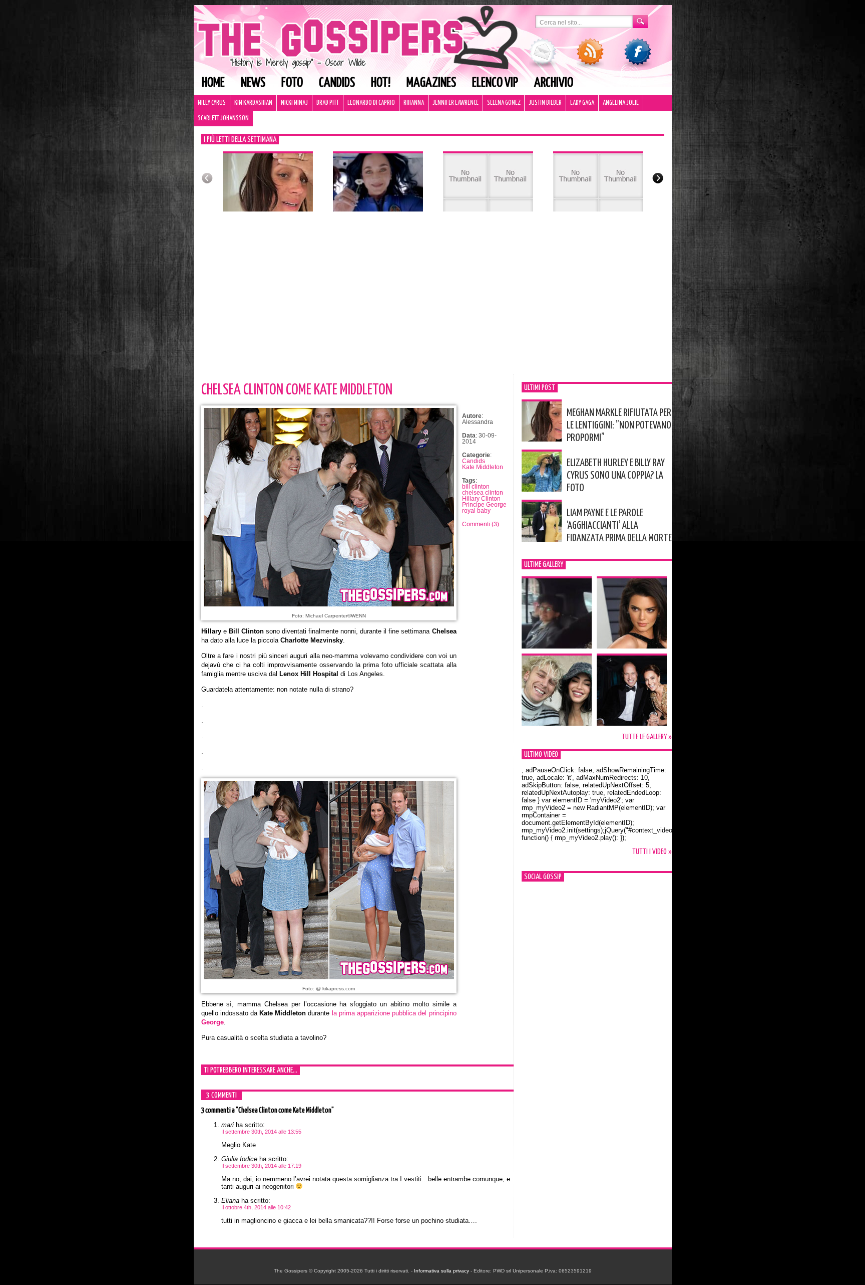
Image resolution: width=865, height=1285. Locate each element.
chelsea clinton (482, 493)
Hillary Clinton (481, 499)
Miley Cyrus (212, 103)
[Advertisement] (433, 299)
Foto (292, 83)
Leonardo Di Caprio (371, 103)
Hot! (380, 83)
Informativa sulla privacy (441, 1270)
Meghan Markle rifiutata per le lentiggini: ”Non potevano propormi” (619, 425)
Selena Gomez (503, 103)
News (253, 83)
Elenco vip (495, 83)
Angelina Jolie (621, 103)
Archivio (553, 83)
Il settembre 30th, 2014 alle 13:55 (261, 1132)
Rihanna (413, 103)
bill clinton (476, 487)
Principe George (484, 505)
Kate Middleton (482, 467)
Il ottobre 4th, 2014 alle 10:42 (256, 1207)
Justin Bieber (545, 103)
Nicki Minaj (294, 103)
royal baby (476, 511)
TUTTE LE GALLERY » (647, 737)
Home (213, 83)
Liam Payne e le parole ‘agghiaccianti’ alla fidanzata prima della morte (619, 525)
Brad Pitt (327, 103)
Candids (337, 83)
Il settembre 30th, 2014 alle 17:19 (261, 1166)
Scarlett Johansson (223, 118)
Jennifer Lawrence (455, 103)
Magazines (431, 83)
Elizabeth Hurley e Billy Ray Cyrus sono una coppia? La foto (616, 475)
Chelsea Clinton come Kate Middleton (296, 389)
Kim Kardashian (253, 103)
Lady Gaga (582, 103)
